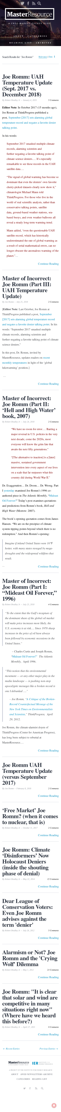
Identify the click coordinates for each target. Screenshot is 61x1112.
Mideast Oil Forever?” (24, 656)
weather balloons (42, 217)
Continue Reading (48, 263)
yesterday (9, 490)
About (18, 36)
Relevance (43, 56)
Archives (44, 42)
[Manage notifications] (54, 1105)
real (19, 202)
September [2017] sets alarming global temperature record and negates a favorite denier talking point (29, 122)
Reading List (20, 42)
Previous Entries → (49, 1048)
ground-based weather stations (30, 212)
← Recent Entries (11, 1048)
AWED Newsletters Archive (36, 1074)
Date (51, 56)
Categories (38, 36)
